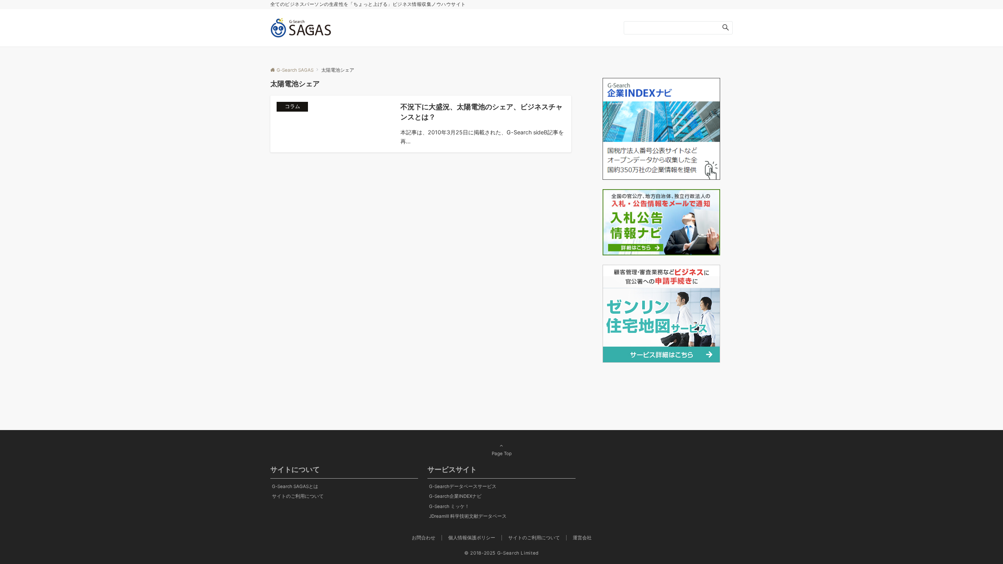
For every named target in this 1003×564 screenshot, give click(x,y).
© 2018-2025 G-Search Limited (501, 553)
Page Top (502, 453)
